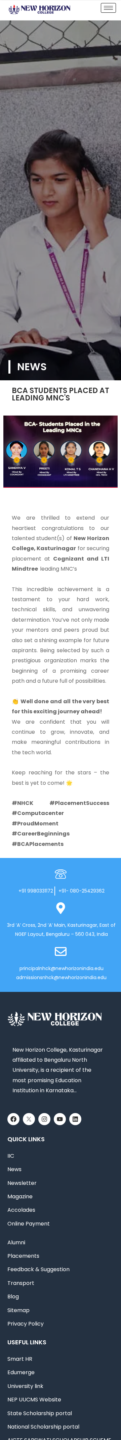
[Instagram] (44, 1119)
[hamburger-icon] (108, 8)
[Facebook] (13, 1119)
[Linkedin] (75, 1119)
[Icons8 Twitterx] (29, 1119)
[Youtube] (60, 1119)
